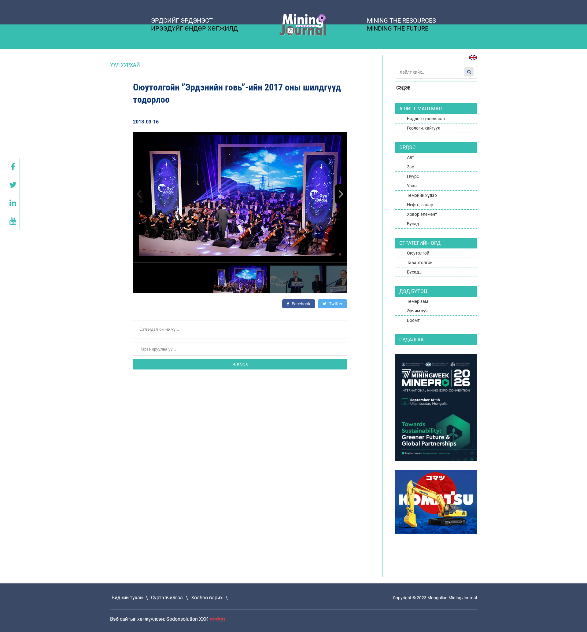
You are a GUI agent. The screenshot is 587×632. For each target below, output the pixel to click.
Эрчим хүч (417, 310)
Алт (410, 157)
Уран (412, 185)
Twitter (335, 303)
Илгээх (240, 364)
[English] (471, 60)
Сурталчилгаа (167, 598)
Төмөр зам (417, 301)
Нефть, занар (420, 204)
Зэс (410, 166)
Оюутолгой (418, 253)
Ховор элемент (422, 214)
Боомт (413, 320)
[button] (341, 194)
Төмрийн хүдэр (422, 195)
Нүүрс (413, 176)
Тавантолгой (420, 262)
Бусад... (415, 223)
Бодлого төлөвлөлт (426, 118)
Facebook (300, 303)
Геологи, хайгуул (423, 128)
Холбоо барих (207, 598)
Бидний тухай (127, 598)
